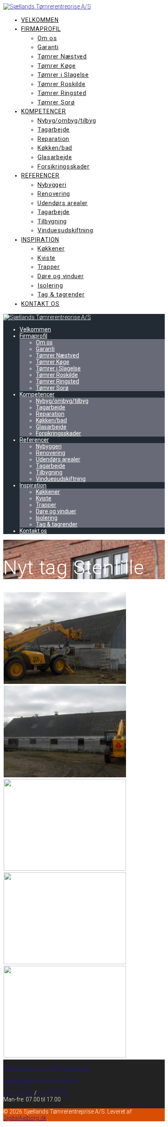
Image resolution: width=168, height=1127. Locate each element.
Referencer (40, 175)
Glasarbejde (55, 157)
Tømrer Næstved (62, 56)
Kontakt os (40, 304)
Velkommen (40, 20)
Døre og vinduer (61, 276)
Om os (47, 38)
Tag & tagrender (61, 294)
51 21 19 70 (53, 1093)
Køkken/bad (55, 147)
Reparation (53, 139)
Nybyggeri (52, 184)
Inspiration (40, 239)
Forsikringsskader (64, 166)
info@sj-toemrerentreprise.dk (40, 1080)
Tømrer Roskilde (62, 84)
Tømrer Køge (57, 65)
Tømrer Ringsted (62, 93)
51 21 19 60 (18, 1093)
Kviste (46, 258)
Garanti (48, 47)
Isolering (50, 285)
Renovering (54, 193)
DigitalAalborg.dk (24, 1118)
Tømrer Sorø (56, 102)
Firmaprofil (41, 29)
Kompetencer (43, 111)
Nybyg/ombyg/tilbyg (67, 120)
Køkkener (51, 248)
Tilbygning (52, 221)
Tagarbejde (54, 129)
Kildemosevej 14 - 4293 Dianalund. (47, 1068)
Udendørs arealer (63, 203)
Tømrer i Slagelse (63, 74)
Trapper (49, 266)
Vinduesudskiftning (65, 230)
